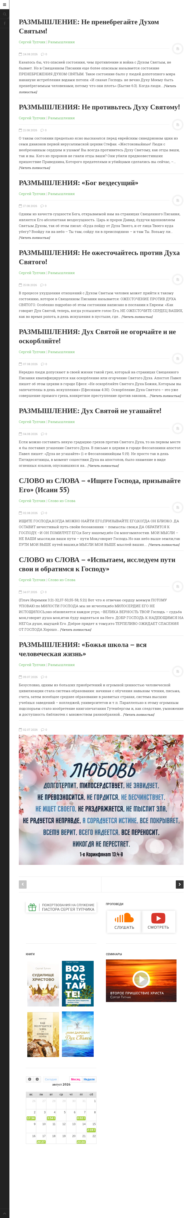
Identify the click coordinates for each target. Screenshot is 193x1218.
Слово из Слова (61, 500)
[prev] (29, 1079)
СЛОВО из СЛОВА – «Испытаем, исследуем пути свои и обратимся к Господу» (97, 564)
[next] (37, 1079)
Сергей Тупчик (32, 42)
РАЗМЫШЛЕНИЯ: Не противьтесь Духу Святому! (99, 107)
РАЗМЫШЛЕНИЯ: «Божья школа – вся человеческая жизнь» (83, 649)
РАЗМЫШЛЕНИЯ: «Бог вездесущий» (78, 183)
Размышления (61, 42)
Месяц (75, 1079)
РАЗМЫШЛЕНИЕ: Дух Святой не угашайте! (90, 411)
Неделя (89, 1079)
